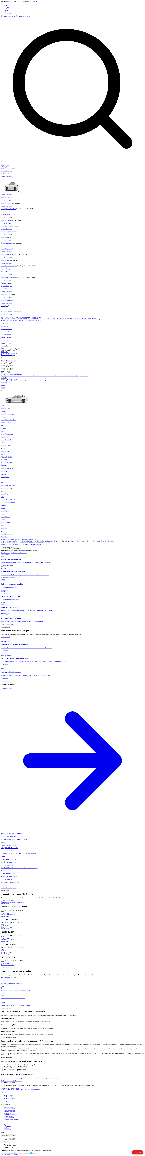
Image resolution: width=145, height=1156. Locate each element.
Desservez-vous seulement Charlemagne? (13, 1071)
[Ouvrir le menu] (1, 3)
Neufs (5, 5)
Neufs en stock (8, 1097)
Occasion (6, 7)
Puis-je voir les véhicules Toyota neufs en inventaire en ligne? (18, 1065)
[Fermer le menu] (16, 373)
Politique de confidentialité (8, 1153)
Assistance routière (9, 1116)
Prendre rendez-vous (9, 1108)
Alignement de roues (9, 1114)
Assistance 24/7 (5, 165)
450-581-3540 (33, 1)
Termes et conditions (20, 1153)
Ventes (3, 360)
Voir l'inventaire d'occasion (8, 541)
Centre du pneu (8, 1113)
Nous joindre (7, 13)
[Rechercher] (1, 163)
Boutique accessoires (9, 1111)
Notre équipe (11, 355)
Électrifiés (6, 8)
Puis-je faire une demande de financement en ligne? (15, 1068)
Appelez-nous (4, 166)
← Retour (3, 377)
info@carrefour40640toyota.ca (9, 353)
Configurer (9, 171)
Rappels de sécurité (9, 1117)
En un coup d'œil (5, 637)
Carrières (6, 1128)
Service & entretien (9, 1107)
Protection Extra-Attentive (11, 1119)
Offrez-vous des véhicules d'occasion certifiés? (14, 1066)
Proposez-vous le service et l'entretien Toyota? (14, 1069)
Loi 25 (28, 1153)
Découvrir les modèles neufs (8, 977)
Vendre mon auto (8, 1100)
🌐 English (33, 1153)
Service (6, 10)
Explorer (3, 171)
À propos (6, 1125)
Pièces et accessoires (9, 1110)
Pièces (5, 12)
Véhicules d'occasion (9, 1098)
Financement (7, 1101)
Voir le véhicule (5, 913)
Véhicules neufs (8, 1095)
